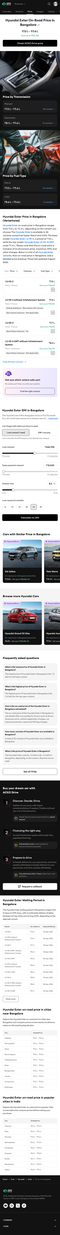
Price (30, 11)
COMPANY (7, 1220)
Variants (19, 11)
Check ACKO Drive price (30, 43)
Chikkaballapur (11, 1060)
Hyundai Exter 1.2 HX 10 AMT (39, 242)
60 (34, 507)
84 (41, 507)
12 (5, 507)
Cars (13, 1179)
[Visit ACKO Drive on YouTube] (5, 1205)
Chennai (8, 1126)
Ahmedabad (10, 1142)
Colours (51, 11)
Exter (30, 1179)
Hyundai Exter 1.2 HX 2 (22, 238)
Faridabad (9, 1148)
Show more (11, 999)
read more (53, 418)
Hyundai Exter (10, 225)
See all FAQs (30, 771)
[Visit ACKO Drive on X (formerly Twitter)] (18, 1205)
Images (40, 11)
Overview (6, 11)
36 (20, 507)
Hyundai (21, 1179)
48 (27, 507)
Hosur (7, 1049)
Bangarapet (10, 1071)
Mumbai (8, 1137)
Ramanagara (10, 1054)
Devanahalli (9, 1043)
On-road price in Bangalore (16, 576)
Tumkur (7, 1076)
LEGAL (6, 1226)
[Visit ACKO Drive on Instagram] (11, 1205)
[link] (22, 554)
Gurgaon (8, 1153)
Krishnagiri (9, 1087)
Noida (7, 1159)
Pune (7, 1131)
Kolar (7, 1065)
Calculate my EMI (30, 517)
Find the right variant (30, 391)
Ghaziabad (9, 1164)
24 (12, 507)
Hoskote (8, 1038)
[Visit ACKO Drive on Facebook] (24, 1205)
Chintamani (9, 1082)
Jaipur (7, 1170)
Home (5, 1179)
